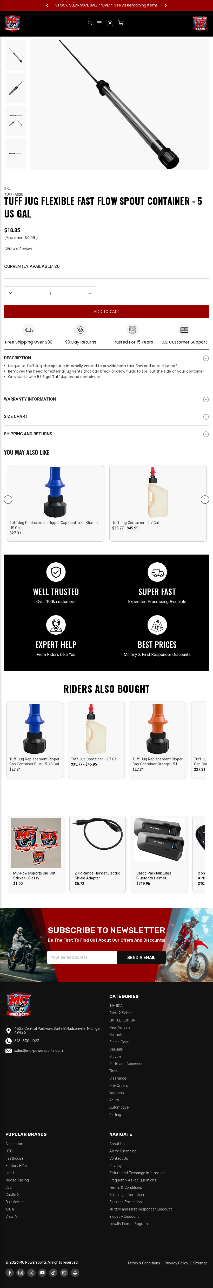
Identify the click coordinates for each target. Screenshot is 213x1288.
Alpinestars (14, 1144)
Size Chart (16, 416)
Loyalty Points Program (128, 1224)
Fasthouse (14, 1158)
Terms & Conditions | (145, 1263)
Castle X (12, 1195)
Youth (114, 1100)
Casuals (116, 1049)
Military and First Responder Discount (140, 1209)
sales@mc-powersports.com (38, 1051)
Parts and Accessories (128, 1064)
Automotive (119, 1107)
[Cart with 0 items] (120, 23)
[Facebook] (10, 1273)
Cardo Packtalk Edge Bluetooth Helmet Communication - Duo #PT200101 (154, 876)
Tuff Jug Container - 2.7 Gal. (136, 523)
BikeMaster (14, 1202)
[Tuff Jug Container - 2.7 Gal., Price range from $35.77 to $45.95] (96, 737)
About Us (117, 1144)
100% (9, 1209)
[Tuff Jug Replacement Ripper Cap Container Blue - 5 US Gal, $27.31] (34, 737)
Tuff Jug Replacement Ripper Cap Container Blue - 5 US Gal (54, 525)
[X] (31, 1273)
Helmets (116, 1035)
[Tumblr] (53, 1273)
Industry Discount (124, 1216)
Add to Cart (158, 733)
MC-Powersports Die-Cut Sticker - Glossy (34, 875)
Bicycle (115, 1056)
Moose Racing (17, 1180)
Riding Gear (119, 1042)
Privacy (115, 1166)
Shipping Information (126, 1195)
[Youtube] (42, 1273)
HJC (8, 1151)
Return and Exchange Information (137, 1173)
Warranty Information (30, 399)
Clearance (117, 1078)
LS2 (8, 1187)
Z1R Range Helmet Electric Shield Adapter (97, 875)
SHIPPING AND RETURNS (28, 433)
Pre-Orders (118, 1085)
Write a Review (18, 248)
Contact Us (118, 1158)
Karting (115, 1114)
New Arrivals (119, 1027)
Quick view (55, 492)
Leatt (9, 1173)
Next (163, 5)
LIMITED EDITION (122, 1020)
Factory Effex (16, 1166)
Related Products (106, 453)
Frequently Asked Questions (132, 1180)
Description (17, 357)
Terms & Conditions (125, 1187)
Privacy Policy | (178, 1263)
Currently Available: (32, 266)
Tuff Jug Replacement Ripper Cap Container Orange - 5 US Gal (157, 762)
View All (11, 1216)
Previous (50, 5)
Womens (116, 1093)
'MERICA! (116, 1006)
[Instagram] (20, 1273)
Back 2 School (121, 1013)
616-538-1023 (26, 1041)
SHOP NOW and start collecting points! (136, 5)
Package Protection (125, 1202)
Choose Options (37, 847)
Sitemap (200, 1263)
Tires (113, 1071)
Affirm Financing (122, 1151)
